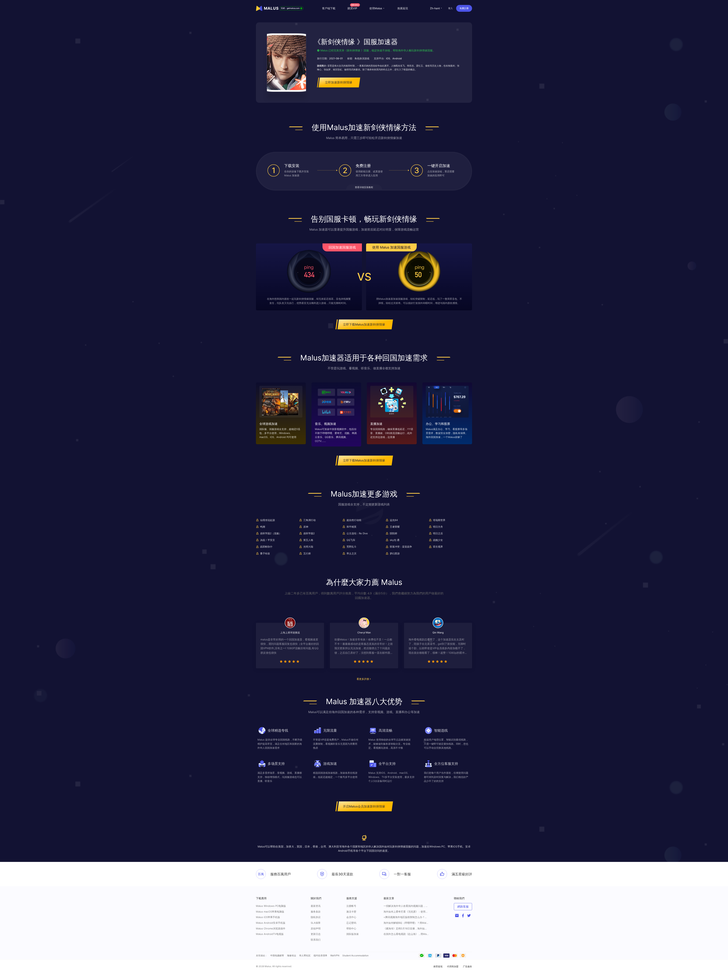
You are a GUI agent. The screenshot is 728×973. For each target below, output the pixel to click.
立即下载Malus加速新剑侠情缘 (364, 324)
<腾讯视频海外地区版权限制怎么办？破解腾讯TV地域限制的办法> (406, 917)
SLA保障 (315, 922)
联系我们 (316, 939)
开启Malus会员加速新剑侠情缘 (364, 806)
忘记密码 (351, 922)
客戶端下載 (328, 8)
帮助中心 (351, 928)
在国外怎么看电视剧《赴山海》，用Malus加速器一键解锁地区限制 (406, 934)
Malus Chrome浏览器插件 (270, 928)
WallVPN (334, 955)
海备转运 (291, 955)
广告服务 (467, 966)
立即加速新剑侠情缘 (338, 82)
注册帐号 (351, 905)
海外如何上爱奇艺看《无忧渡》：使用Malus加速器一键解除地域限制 (406, 911)
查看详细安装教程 (364, 187)
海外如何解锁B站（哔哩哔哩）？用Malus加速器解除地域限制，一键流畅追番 (406, 922)
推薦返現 (402, 8)
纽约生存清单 (320, 955)
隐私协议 (316, 917)
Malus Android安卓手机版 (270, 922)
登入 (450, 8)
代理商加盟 (452, 966)
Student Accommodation (355, 955)
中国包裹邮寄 (277, 955)
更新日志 (316, 933)
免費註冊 (464, 8)
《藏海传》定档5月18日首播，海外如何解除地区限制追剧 (406, 928)
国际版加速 (352, 933)
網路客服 (463, 906)
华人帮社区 (305, 955)
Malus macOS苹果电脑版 (270, 911)
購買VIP (353, 8)
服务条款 (316, 911)
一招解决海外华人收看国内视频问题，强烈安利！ (406, 906)
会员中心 (351, 917)
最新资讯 (316, 905)
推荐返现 (437, 966)
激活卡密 (351, 911)
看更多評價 (363, 678)
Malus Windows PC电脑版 (271, 905)
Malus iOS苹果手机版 (268, 917)
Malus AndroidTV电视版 (270, 933)
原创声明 (316, 928)
